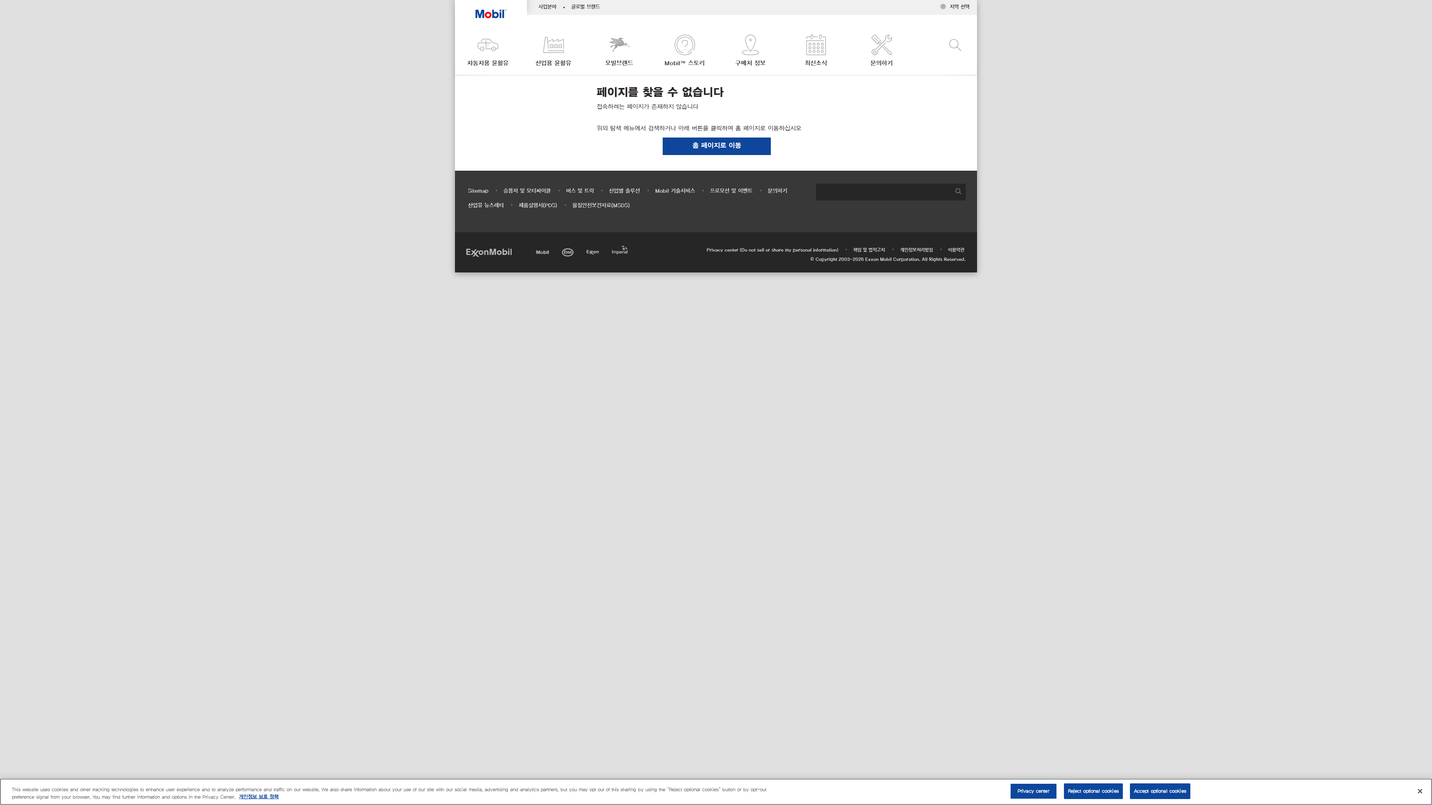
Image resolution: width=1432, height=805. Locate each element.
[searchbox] (883, 192)
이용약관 (956, 250)
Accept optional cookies (1160, 791)
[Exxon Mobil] (489, 252)
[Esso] (568, 251)
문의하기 (777, 191)
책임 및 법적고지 (869, 250)
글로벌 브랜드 (585, 7)
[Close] (1420, 791)
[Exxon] (593, 251)
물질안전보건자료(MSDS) (601, 205)
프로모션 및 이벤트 (731, 191)
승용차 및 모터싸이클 (527, 191)
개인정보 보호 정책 (259, 797)
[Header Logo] (491, 9)
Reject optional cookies (1093, 791)
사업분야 (547, 7)
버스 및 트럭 (580, 191)
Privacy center (1033, 791)
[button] (488, 51)
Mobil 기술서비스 (675, 191)
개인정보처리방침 (916, 250)
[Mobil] (543, 251)
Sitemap (478, 191)
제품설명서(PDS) (538, 205)
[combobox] (891, 192)
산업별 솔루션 (624, 191)
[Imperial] (620, 249)
